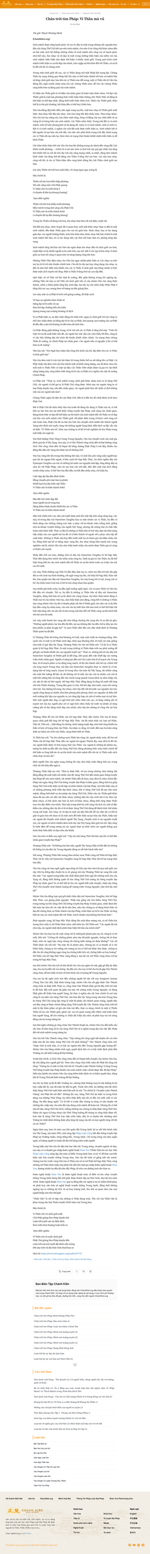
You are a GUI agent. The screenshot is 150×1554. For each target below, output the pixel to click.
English (133, 1513)
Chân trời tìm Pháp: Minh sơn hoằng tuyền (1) (56, 1342)
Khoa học (108, 1513)
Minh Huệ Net (64, 1498)
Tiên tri (76, 1518)
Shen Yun (85, 1150)
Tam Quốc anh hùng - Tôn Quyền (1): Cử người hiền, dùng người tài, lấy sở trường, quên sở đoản (74, 1381)
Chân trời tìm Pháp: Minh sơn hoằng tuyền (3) (56, 1331)
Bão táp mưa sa (40, 1444)
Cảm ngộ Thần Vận (41, 1462)
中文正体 (133, 1523)
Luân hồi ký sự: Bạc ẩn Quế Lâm (49, 1353)
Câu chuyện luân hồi (42, 1476)
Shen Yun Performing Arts (121, 1498)
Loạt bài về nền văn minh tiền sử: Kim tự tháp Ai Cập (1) (60, 1428)
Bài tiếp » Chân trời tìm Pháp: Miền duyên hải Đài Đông (67, 1259)
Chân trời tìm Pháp (41, 1485)
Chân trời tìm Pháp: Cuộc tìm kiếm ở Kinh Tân (56, 1326)
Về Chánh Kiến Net (14, 1498)
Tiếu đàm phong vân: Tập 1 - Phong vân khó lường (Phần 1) (62, 1412)
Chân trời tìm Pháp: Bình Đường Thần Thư (54, 1315)
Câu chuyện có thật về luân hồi (47, 1467)
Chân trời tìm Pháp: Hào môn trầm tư (52, 1321)
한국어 (133, 1532)
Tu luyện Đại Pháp (112, 1518)
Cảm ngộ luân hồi (41, 1458)
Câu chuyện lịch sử (41, 1472)
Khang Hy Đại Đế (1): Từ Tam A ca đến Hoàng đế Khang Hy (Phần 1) (66, 1402)
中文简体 (133, 1518)
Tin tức (76, 1532)
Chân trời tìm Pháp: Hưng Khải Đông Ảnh (54, 1348)
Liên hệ (31, 1498)
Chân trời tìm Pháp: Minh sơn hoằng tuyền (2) (56, 1337)
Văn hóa (77, 1513)
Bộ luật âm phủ (40, 1453)
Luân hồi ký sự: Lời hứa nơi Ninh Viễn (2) (53, 1358)
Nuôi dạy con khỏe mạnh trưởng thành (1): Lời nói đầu (60, 1418)
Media (106, 1523)
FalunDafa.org (46, 1498)
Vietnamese (135, 1528)
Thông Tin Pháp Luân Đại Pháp (90, 1498)
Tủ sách (133, 4)
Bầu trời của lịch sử (42, 1448)
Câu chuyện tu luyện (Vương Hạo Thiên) (50, 1481)
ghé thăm (27, 1533)
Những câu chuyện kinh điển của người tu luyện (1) (58, 1407)
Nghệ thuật (78, 1528)
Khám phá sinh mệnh (82, 1523)
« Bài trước (37, 1259)
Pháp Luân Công (84, 1133)
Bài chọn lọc (114, 4)
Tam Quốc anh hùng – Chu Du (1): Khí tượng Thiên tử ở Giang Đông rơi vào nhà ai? (73, 1396)
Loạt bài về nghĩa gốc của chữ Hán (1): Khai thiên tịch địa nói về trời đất (68, 1423)
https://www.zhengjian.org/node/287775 (61, 1253)
